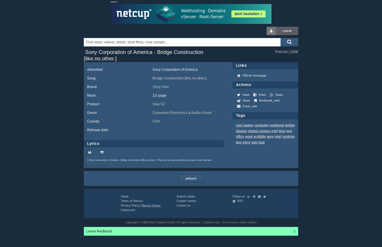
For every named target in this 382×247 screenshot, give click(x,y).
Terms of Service (132, 201)
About (124, 196)
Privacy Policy (130, 205)
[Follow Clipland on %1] (249, 196)
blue (282, 131)
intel (274, 131)
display (241, 131)
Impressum (128, 210)
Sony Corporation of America (175, 69)
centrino (288, 136)
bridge (290, 125)
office (240, 136)
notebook (276, 125)
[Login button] (271, 31)
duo (239, 142)
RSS (239, 201)
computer (261, 125)
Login (287, 31)
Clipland (107, 31)
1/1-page (159, 95)
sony (246, 142)
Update (191, 178)
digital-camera (259, 131)
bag (262, 142)
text (289, 131)
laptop (248, 125)
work (249, 136)
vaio (239, 125)
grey (270, 136)
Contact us (184, 205)
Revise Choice (151, 205)
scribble (260, 136)
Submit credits (186, 196)
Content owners (187, 201)
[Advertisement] (333, 93)
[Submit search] (289, 42)
